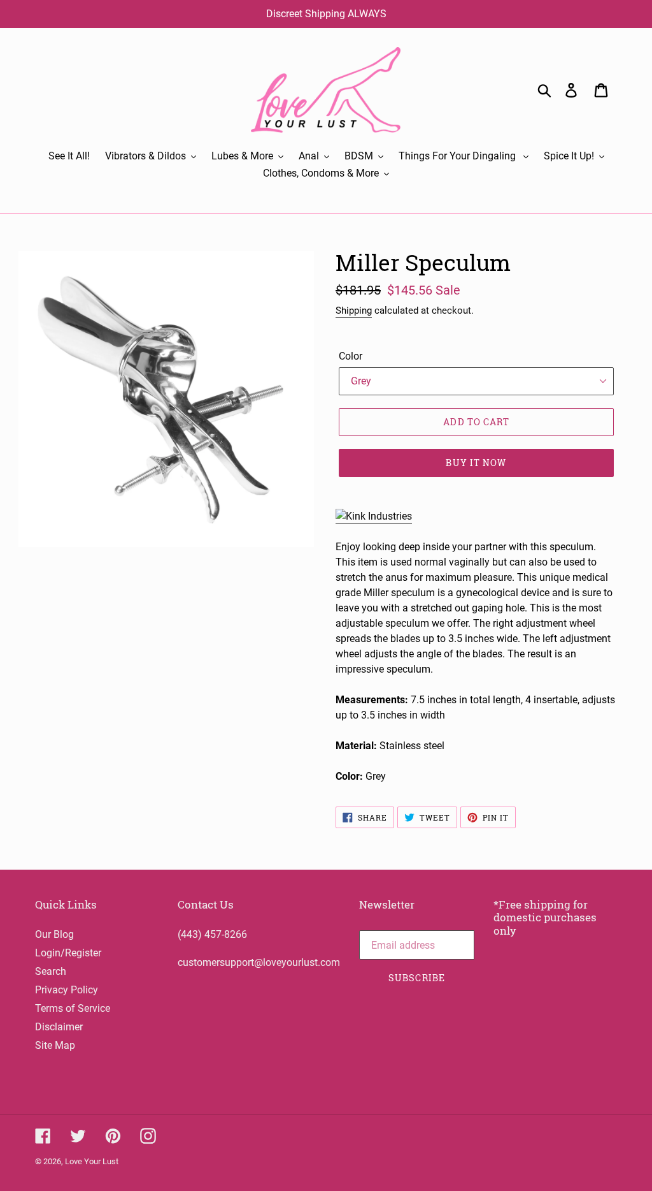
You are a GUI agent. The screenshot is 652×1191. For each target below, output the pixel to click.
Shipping (354, 310)
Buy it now (476, 463)
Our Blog (54, 934)
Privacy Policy (66, 990)
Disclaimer (59, 1027)
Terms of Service (72, 1008)
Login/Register (68, 953)
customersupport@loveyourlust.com (259, 962)
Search (50, 971)
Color (350, 356)
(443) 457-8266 (212, 934)
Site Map (55, 1045)
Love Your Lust (91, 1161)
